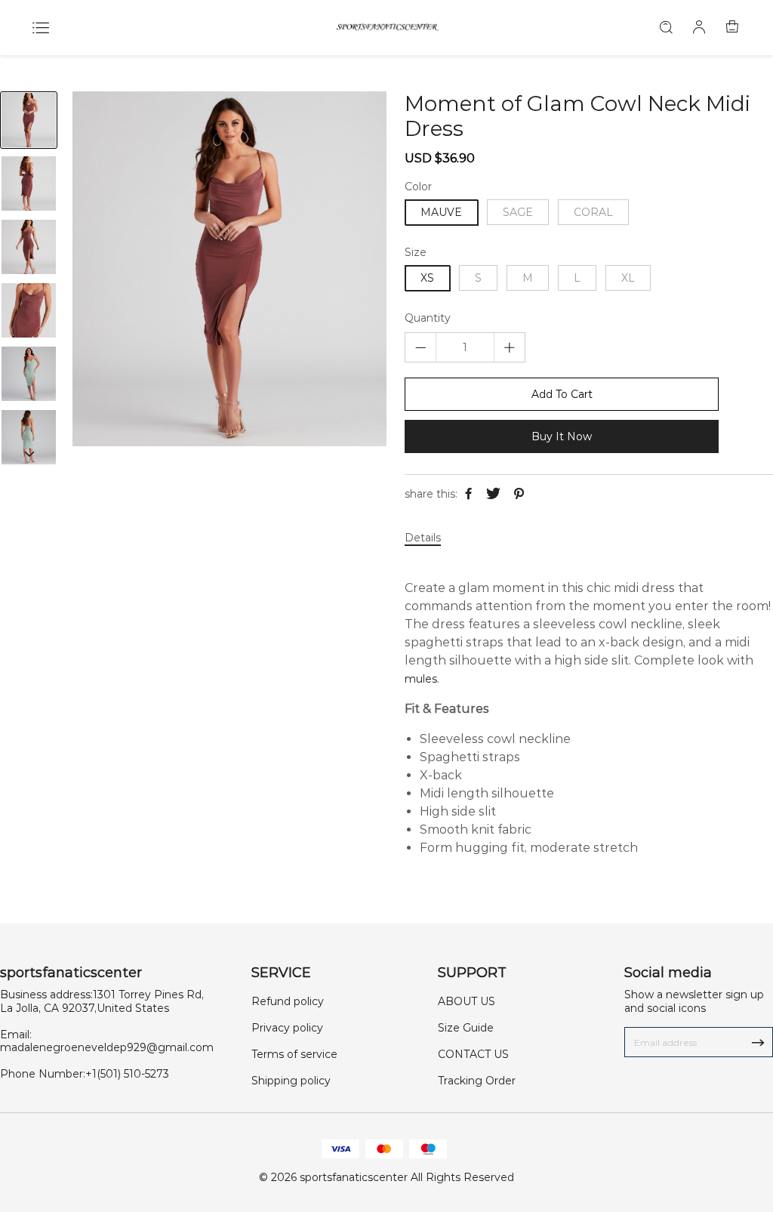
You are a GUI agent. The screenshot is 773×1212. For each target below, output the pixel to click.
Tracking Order (477, 1080)
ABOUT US (466, 1001)
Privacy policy (287, 1028)
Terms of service (294, 1054)
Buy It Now (561, 436)
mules (421, 679)
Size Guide (466, 1028)
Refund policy (287, 1001)
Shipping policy (291, 1080)
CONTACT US (473, 1054)
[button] (28, 454)
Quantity (428, 318)
